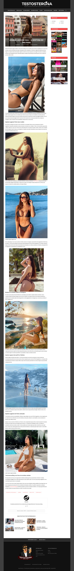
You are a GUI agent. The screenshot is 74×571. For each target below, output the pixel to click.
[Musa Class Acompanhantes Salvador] (59, 37)
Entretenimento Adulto (32, 539)
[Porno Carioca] (64, 43)
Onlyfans (55, 10)
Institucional (61, 10)
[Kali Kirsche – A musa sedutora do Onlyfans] (31, 521)
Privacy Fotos (32, 492)
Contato (49, 551)
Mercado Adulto (42, 539)
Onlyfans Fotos (25, 492)
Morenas (19, 492)
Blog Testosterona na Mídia (52, 553)
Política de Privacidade (39, 553)
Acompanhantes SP (27, 564)
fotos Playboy (35, 180)
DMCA (37, 551)
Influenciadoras (26, 10)
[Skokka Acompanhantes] (53, 37)
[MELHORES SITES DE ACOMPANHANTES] (59, 66)
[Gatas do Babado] (64, 32)
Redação (18, 44)
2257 (37, 556)
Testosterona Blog (11, 10)
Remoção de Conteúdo (39, 550)
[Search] (65, 10)
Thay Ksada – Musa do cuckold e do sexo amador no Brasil (41, 528)
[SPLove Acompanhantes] (53, 32)
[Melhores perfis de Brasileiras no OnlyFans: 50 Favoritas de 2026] (9, 521)
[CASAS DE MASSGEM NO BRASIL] (59, 78)
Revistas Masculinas (48, 10)
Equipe (49, 550)
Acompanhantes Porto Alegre (36, 564)
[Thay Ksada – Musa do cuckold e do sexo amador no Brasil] (31, 528)
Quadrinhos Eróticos (46, 564)
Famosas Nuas (19, 10)
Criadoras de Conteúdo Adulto (11, 492)
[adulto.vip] (59, 48)
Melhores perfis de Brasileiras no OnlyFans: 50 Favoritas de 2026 (20, 521)
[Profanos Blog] (59, 43)
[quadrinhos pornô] (53, 48)
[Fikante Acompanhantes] (64, 37)
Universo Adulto (38, 492)
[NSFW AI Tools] (59, 32)
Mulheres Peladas (34, 10)
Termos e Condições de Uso (40, 554)
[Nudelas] (53, 43)
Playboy (41, 10)
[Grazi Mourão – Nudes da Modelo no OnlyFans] (9, 528)
